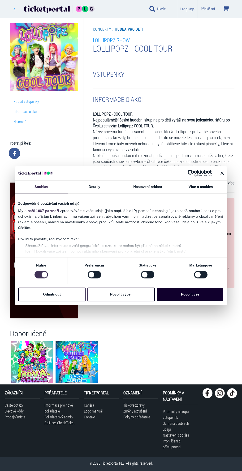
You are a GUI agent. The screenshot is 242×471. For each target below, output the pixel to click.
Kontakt (89, 416)
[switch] (94, 275)
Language (187, 8)
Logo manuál (93, 410)
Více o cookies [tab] (201, 187)
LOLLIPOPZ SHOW (111, 40)
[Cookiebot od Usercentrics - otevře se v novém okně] (191, 173)
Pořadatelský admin (58, 416)
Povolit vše (190, 294)
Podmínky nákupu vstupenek (176, 414)
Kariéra (89, 405)
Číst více (227, 183)
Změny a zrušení (135, 410)
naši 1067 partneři (43, 211)
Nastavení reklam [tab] (147, 187)
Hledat (162, 8)
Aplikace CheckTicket (59, 422)
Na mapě (19, 121)
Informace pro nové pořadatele (58, 408)
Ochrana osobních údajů (176, 426)
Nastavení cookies (176, 435)
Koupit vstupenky (26, 101)
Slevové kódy (14, 410)
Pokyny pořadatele (136, 416)
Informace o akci (25, 111)
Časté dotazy (14, 405)
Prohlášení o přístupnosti (172, 443)
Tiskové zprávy (134, 405)
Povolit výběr (121, 294)
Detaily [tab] (94, 187)
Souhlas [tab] (41, 187)
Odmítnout (52, 294)
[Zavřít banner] (222, 173)
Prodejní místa (15, 416)
